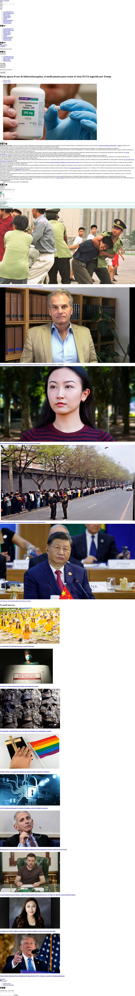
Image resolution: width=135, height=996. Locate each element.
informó (17, 169)
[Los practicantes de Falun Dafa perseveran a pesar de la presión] (30, 643)
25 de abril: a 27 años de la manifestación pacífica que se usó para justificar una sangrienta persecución (22, 522)
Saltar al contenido (4, 0)
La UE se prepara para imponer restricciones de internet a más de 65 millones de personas (24, 808)
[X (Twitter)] (3, 52)
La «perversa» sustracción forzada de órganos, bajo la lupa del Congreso (19, 686)
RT (7, 148)
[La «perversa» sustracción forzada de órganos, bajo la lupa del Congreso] (26, 683)
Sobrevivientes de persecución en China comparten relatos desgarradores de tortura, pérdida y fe (21, 285)
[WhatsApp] (6, 144)
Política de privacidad (8, 985)
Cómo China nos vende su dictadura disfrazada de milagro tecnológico (15, 601)
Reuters (10, 155)
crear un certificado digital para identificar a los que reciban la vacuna (62, 162)
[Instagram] (4, 988)
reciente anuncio (60, 177)
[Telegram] (4, 52)
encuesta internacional (75, 168)
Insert (16, 995)
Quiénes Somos (7, 983)
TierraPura (2, 46)
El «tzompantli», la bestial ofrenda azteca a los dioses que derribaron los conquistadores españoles (25, 731)
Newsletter (4, 45)
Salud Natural (6, 59)
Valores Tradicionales (8, 58)
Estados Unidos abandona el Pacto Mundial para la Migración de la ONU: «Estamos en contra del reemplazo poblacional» (32, 976)
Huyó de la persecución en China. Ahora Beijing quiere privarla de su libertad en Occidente (20, 443)
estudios (119, 145)
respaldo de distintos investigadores (107, 145)
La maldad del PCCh (8, 56)
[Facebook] (1, 52)
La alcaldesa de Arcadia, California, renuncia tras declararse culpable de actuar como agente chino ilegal (27, 931)
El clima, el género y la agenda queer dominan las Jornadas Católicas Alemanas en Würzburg (24, 771)
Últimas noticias (7, 60)
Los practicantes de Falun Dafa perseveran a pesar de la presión (17, 646)
